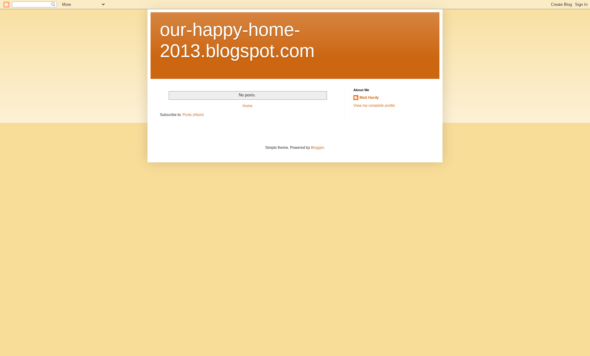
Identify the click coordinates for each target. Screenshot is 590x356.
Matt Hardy (369, 97)
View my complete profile (374, 105)
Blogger (317, 147)
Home (247, 106)
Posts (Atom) (193, 115)
